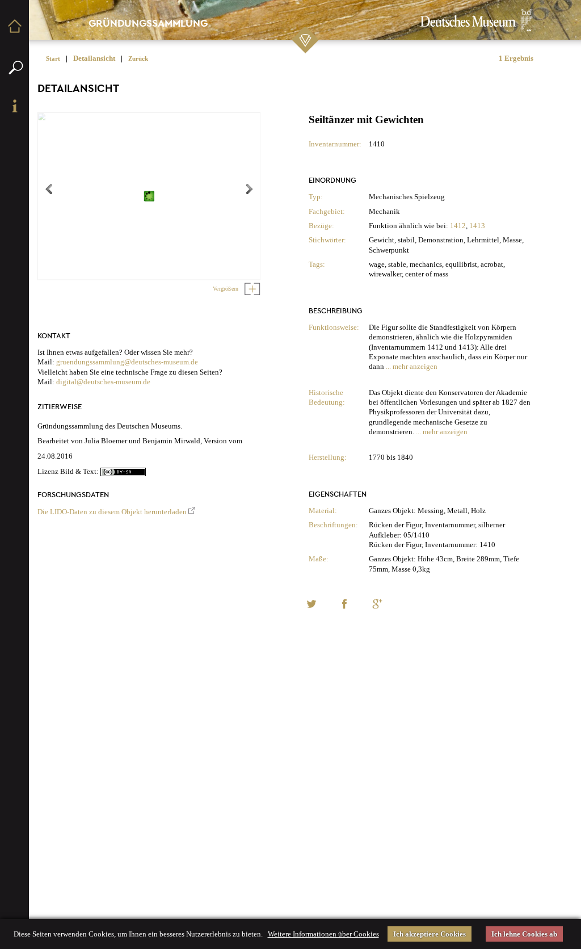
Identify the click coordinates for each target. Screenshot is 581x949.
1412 (458, 225)
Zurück (138, 59)
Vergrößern (226, 288)
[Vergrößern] (250, 288)
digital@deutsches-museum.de (103, 381)
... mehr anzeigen (411, 366)
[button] (311, 603)
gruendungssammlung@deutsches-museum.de (127, 362)
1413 (477, 225)
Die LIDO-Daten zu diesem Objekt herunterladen (112, 511)
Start (53, 59)
